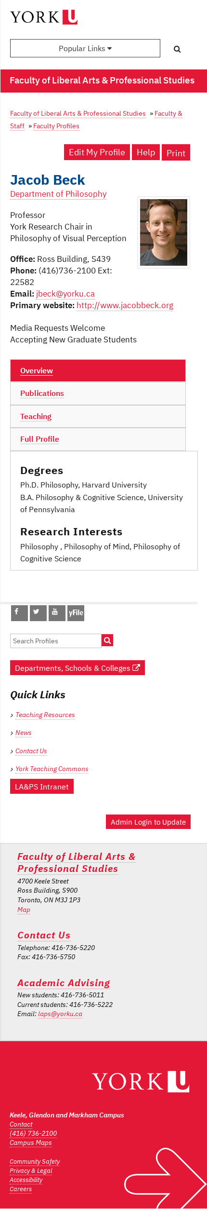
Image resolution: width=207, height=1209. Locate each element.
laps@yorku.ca (60, 1013)
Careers (21, 1189)
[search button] (177, 49)
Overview (36, 370)
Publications (42, 393)
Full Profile (39, 439)
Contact (21, 1124)
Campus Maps (31, 1142)
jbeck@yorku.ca (65, 293)
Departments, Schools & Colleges (73, 668)
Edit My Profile (97, 152)
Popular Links (83, 48)
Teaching (36, 416)
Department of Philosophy (58, 194)
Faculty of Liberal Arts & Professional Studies (78, 113)
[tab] (98, 370)
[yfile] (75, 617)
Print (176, 153)
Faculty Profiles (56, 125)
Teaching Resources (45, 714)
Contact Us (31, 751)
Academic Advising (63, 983)
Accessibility (26, 1180)
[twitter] (36, 611)
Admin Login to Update (148, 822)
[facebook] (16, 611)
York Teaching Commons (52, 768)
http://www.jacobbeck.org (125, 305)
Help (146, 152)
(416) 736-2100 (33, 1133)
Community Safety (35, 1161)
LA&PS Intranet (42, 786)
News (23, 732)
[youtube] (55, 611)
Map (23, 909)
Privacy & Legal (31, 1171)
